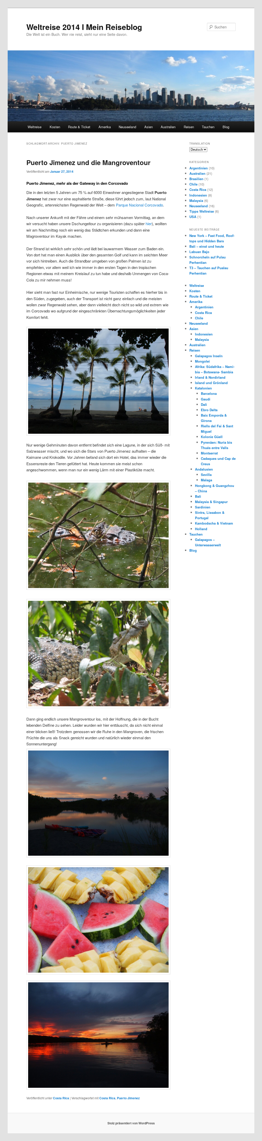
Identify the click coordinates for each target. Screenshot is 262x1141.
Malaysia (196, 200)
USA (192, 216)
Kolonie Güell (212, 436)
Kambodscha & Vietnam (214, 523)
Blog (226, 126)
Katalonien (203, 388)
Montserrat (209, 453)
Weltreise (34, 126)
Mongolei (202, 361)
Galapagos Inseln (209, 355)
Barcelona (209, 393)
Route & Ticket (79, 126)
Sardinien (202, 507)
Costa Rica (61, 1098)
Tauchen (208, 126)
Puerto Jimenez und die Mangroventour (88, 162)
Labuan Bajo (199, 251)
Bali (198, 496)
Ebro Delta (209, 409)
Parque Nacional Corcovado (139, 205)
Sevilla (206, 474)
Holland (201, 528)
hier (149, 223)
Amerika (105, 126)
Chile (193, 184)
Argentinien (198, 168)
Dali (204, 404)
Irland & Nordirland (210, 377)
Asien (148, 126)
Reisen (189, 126)
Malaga (206, 479)
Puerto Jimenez (128, 1098)
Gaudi (205, 399)
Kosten (55, 126)
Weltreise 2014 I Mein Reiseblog (84, 26)
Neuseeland (127, 126)
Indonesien (198, 195)
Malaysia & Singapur (211, 501)
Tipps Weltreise (201, 211)
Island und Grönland (211, 382)
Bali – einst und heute (206, 246)
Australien (168, 126)
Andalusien (204, 469)
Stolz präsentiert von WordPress (131, 1123)
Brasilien (196, 178)
